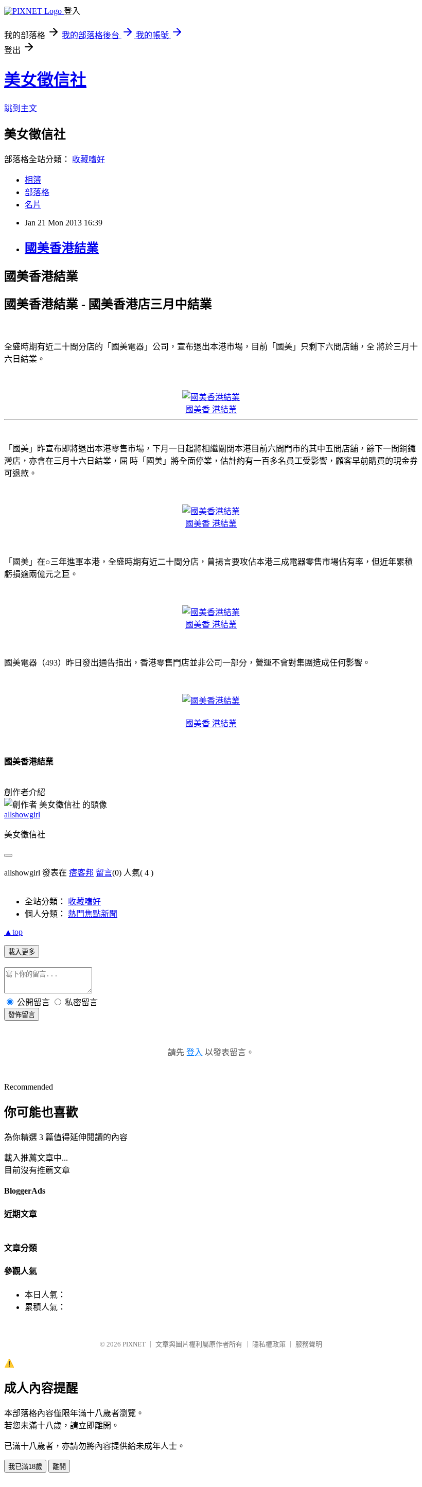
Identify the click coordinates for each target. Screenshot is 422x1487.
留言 (104, 872)
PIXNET (134, 1344)
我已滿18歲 (25, 1467)
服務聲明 (308, 1344)
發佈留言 (21, 1015)
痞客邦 (81, 872)
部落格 (37, 192)
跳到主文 (20, 108)
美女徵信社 (45, 80)
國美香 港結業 (211, 409)
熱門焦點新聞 (92, 913)
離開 (59, 1467)
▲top (13, 932)
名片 (33, 204)
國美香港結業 (62, 248)
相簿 (33, 180)
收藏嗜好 (88, 159)
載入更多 (21, 952)
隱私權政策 (269, 1344)
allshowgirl (22, 814)
